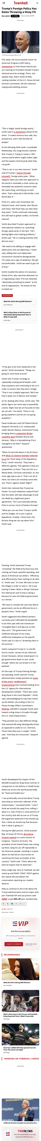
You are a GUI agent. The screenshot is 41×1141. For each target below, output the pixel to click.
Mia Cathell (6, 16)
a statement (20, 132)
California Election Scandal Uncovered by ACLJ (20, 1123)
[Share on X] (3, 904)
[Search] (37, 3)
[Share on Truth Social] (8, 904)
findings (5, 709)
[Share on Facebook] (12, 904)
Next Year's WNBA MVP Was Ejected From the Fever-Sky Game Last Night (19, 1049)
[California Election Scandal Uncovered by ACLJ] (20, 1110)
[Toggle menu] (4, 3)
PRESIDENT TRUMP (8, 912)
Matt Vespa (6, 1019)
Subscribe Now (31, 944)
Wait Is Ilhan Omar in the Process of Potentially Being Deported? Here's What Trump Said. (20, 1015)
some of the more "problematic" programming (20, 681)
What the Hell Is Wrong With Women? (16, 982)
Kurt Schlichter (7, 985)
